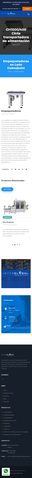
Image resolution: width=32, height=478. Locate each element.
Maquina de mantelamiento (12, 434)
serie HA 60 (7, 217)
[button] (12, 245)
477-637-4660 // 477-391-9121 (10, 8)
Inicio (9, 71)
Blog (4, 399)
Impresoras (6, 426)
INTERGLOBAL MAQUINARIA (10, 224)
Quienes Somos (8, 393)
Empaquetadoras (8, 415)
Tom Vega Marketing (16, 473)
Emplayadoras (7, 418)
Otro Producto (8, 222)
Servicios (6, 396)
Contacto (6, 401)
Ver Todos (7, 189)
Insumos (6, 429)
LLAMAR (27, 8)
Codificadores (7, 412)
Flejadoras (6, 423)
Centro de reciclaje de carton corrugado (15, 432)
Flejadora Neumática (9, 420)
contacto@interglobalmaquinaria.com (18, 328)
